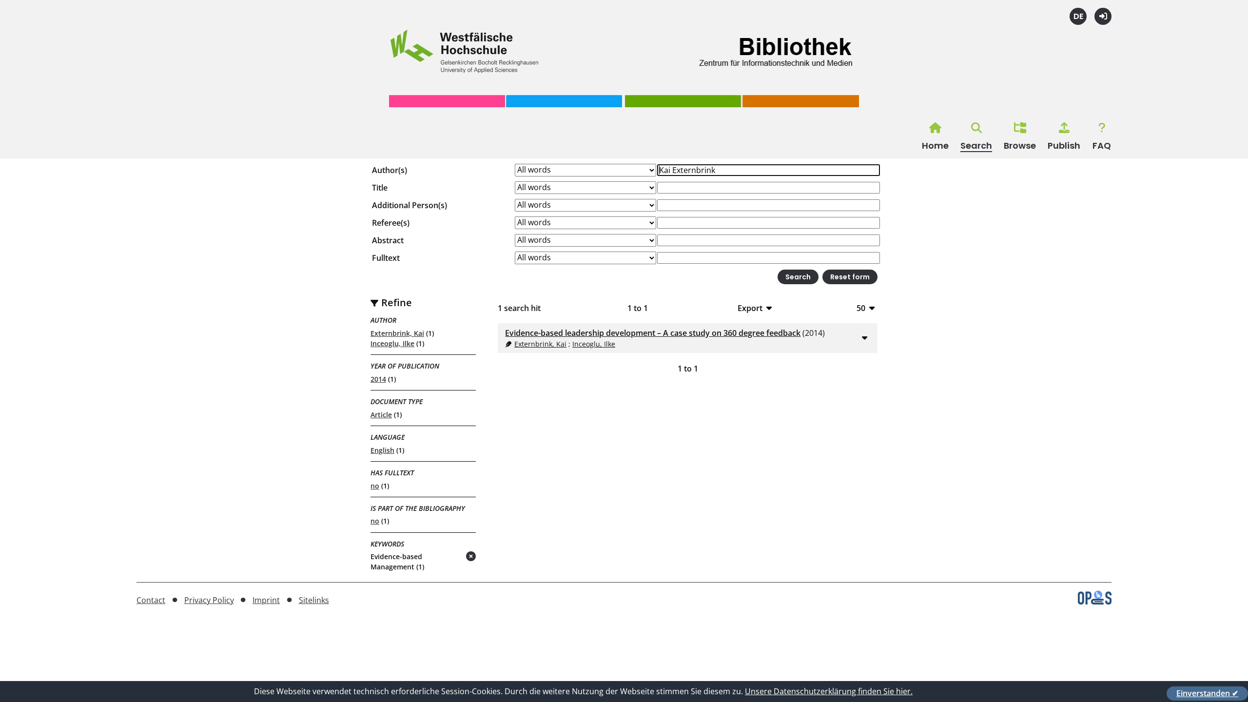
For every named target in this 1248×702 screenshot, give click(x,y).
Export (750, 308)
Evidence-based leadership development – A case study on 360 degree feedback (652, 333)
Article (381, 414)
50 (861, 308)
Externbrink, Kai (397, 333)
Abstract (388, 240)
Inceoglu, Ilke (392, 343)
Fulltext (386, 258)
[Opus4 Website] (1095, 601)
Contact (150, 600)
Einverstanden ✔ (1207, 693)
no (374, 485)
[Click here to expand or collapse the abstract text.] (864, 337)
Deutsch (1078, 16)
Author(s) (389, 170)
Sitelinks (314, 600)
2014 (378, 379)
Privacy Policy (209, 600)
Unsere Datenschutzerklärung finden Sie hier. (829, 691)
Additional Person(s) (409, 205)
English (382, 450)
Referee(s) (391, 222)
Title (380, 187)
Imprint (266, 600)
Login (1103, 16)
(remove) (451, 557)
